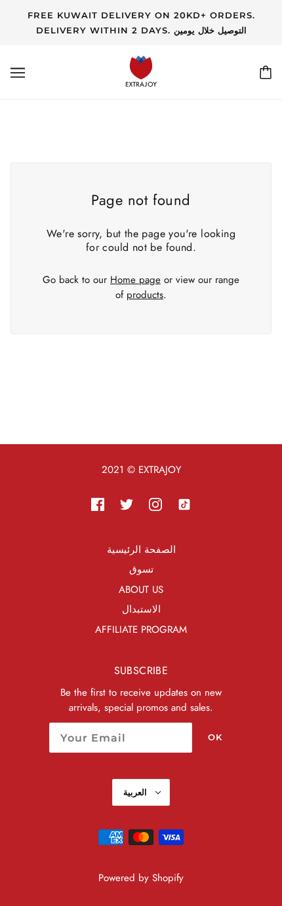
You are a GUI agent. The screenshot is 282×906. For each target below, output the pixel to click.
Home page (135, 280)
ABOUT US (141, 589)
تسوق (141, 569)
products (145, 295)
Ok (215, 737)
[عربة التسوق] (265, 72)
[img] (97, 503)
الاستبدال (141, 609)
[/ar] (141, 71)
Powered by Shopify (141, 878)
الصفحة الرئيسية (141, 549)
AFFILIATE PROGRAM (141, 629)
